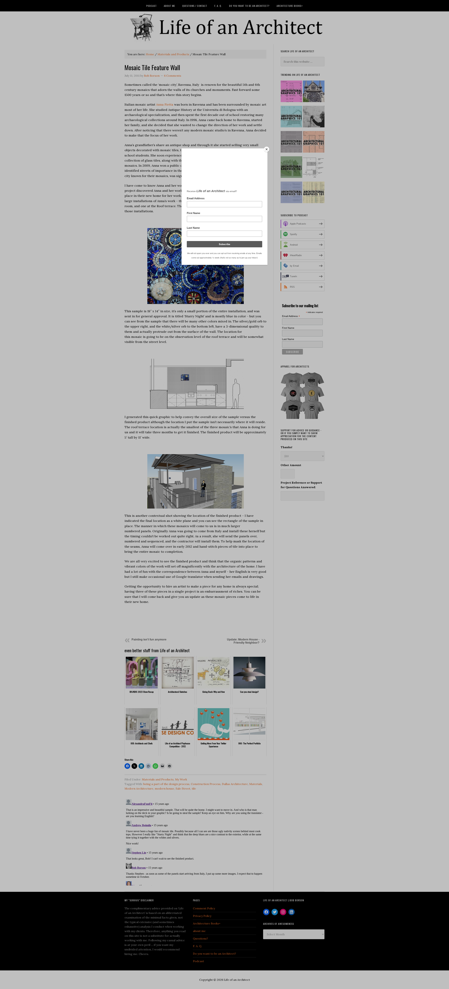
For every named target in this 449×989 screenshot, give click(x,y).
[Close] (266, 149)
